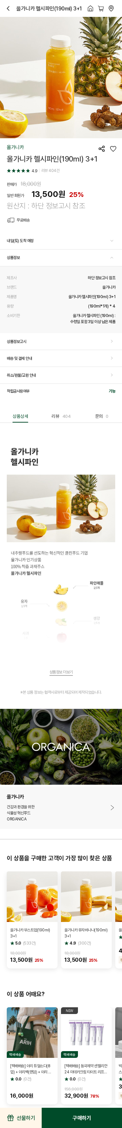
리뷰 (61, 416)
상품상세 (20, 416)
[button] (61, 241)
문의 (101, 416)
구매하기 (82, 1118)
